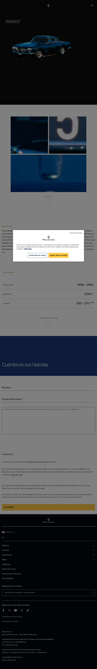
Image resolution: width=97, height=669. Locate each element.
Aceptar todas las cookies (58, 255)
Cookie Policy (28, 249)
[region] (48, 246)
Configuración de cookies (37, 255)
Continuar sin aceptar (76, 233)
